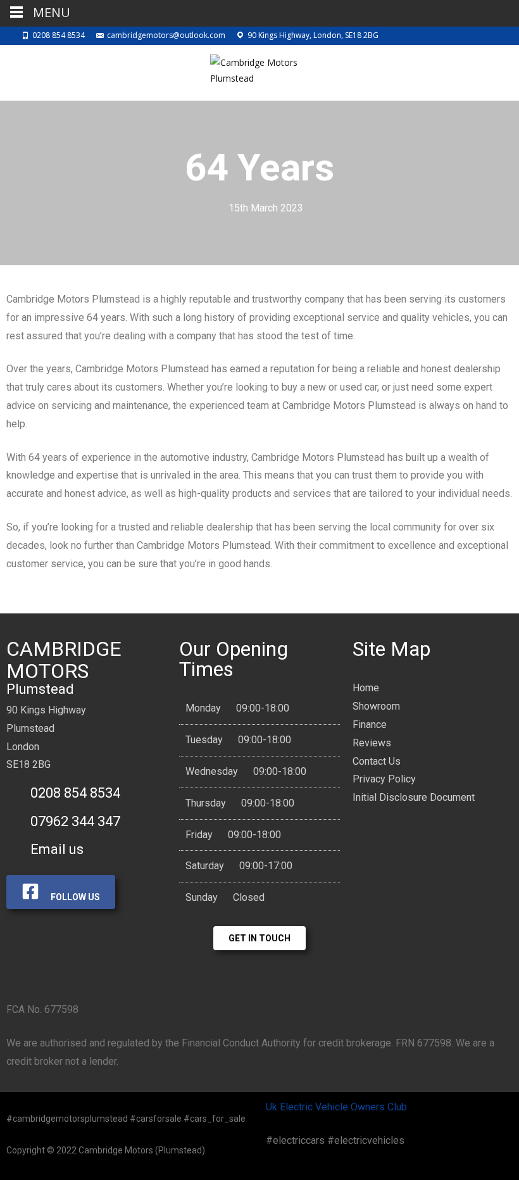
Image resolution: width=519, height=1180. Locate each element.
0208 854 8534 (58, 35)
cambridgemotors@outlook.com (166, 35)
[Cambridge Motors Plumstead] (259, 70)
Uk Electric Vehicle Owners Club (336, 1107)
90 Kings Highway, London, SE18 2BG (312, 35)
